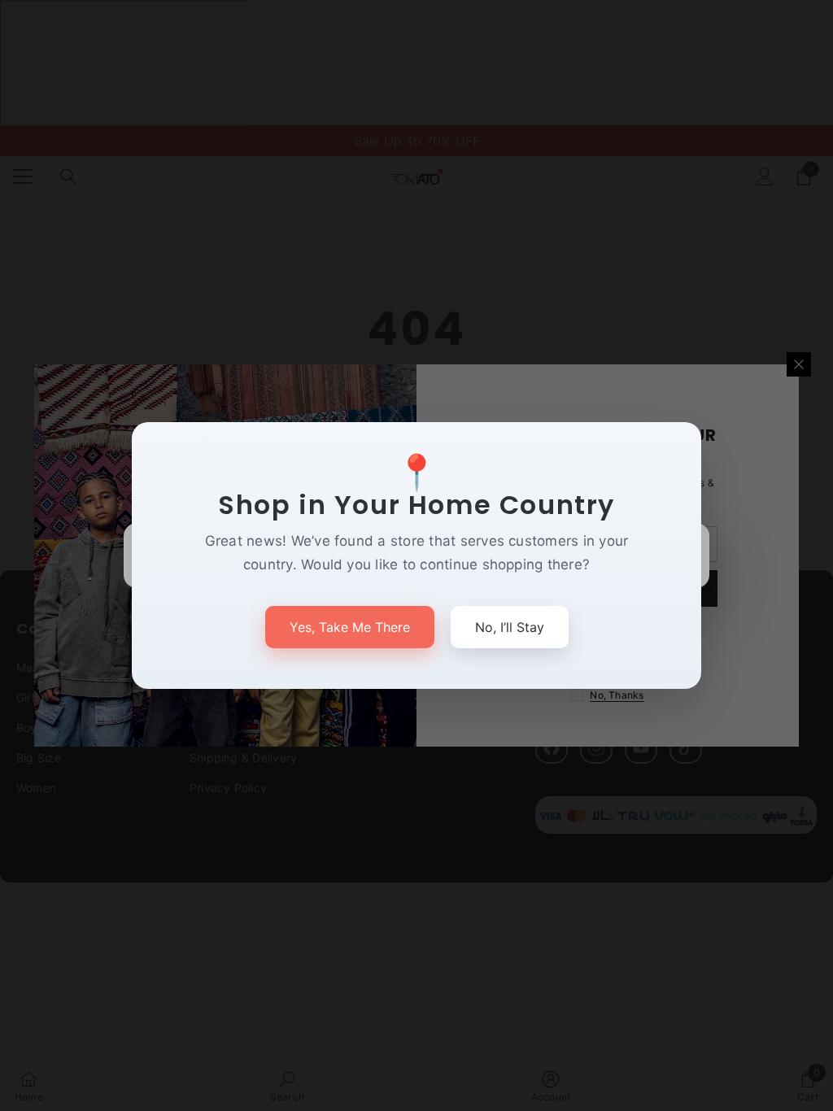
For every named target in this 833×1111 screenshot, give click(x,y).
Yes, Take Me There (350, 627)
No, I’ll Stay (509, 627)
